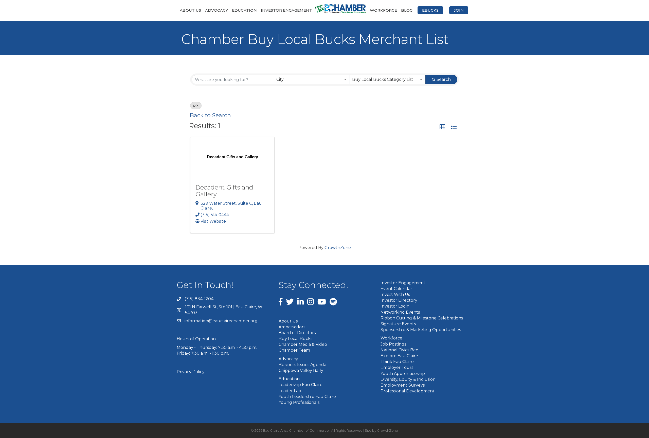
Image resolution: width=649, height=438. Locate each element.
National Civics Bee (399, 350)
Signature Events (398, 323)
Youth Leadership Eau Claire (307, 396)
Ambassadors (292, 327)
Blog (406, 10)
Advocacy (216, 10)
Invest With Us (395, 294)
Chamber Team (294, 350)
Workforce (383, 10)
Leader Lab (290, 390)
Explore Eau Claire (399, 355)
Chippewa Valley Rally (301, 370)
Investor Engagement (286, 10)
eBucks (430, 10)
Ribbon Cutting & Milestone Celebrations (422, 318)
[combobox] (312, 79)
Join (459, 10)
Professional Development (408, 391)
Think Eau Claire (397, 361)
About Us (190, 10)
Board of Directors (297, 332)
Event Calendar (396, 288)
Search (444, 79)
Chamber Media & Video (303, 344)
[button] (442, 127)
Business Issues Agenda (302, 364)
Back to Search (210, 115)
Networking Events (400, 312)
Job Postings (393, 344)
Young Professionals (299, 402)
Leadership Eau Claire (300, 384)
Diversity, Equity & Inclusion (408, 379)
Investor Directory (399, 300)
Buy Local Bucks (295, 338)
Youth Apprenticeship (403, 373)
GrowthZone (337, 247)
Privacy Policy (191, 371)
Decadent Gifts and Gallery (224, 191)
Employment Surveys (403, 385)
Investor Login (395, 306)
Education (244, 10)
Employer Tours (397, 367)
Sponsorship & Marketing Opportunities (421, 329)
